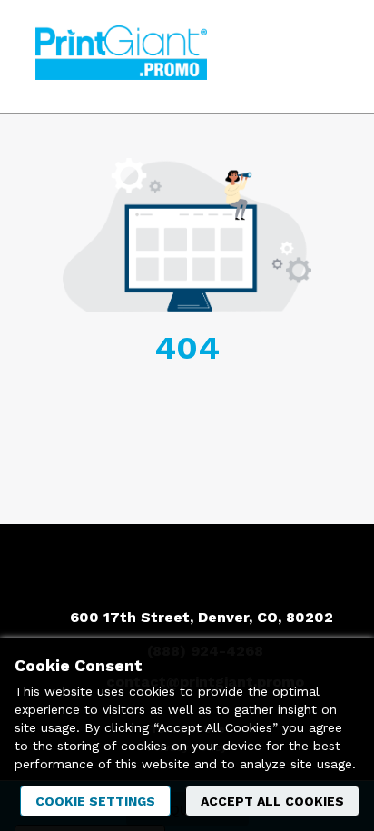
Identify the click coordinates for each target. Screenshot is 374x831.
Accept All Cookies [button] (272, 801)
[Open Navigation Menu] (324, 56)
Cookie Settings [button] (95, 801)
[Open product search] (288, 56)
